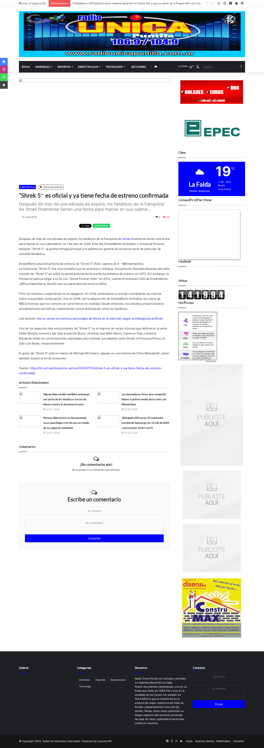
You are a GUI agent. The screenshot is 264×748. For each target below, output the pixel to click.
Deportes (64, 66)
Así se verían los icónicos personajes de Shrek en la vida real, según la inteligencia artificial (99, 318)
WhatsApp (102, 225)
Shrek (126, 239)
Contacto (199, 667)
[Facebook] (4, 62)
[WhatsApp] (4, 77)
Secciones (138, 66)
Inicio (26, 66)
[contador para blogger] (201, 298)
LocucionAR (104, 741)
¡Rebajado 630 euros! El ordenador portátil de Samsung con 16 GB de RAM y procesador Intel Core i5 (145, 422)
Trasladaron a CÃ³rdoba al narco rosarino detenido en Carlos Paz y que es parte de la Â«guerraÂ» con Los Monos (140, 3)
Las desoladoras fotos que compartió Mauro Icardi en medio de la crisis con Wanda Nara (144, 399)
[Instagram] (4, 69)
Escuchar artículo (52, 186)
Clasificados (223, 741)
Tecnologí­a (114, 66)
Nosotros (141, 667)
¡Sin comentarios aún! (96, 464)
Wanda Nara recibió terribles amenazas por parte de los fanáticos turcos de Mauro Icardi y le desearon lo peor (66, 399)
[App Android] (4, 85)
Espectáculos (88, 66)
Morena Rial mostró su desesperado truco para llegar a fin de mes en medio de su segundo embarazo (66, 422)
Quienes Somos (204, 741)
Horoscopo (211, 361)
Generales (42, 66)
